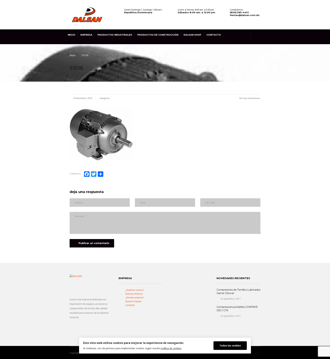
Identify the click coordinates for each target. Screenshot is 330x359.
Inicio (71, 34)
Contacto (213, 34)
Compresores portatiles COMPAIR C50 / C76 (237, 308)
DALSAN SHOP (192, 34)
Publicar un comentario (94, 243)
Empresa (86, 34)
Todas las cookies (230, 345)
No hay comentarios (249, 98)
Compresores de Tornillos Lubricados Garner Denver (238, 291)
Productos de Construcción (157, 34)
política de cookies (171, 348)
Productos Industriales (114, 34)
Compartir (75, 173)
